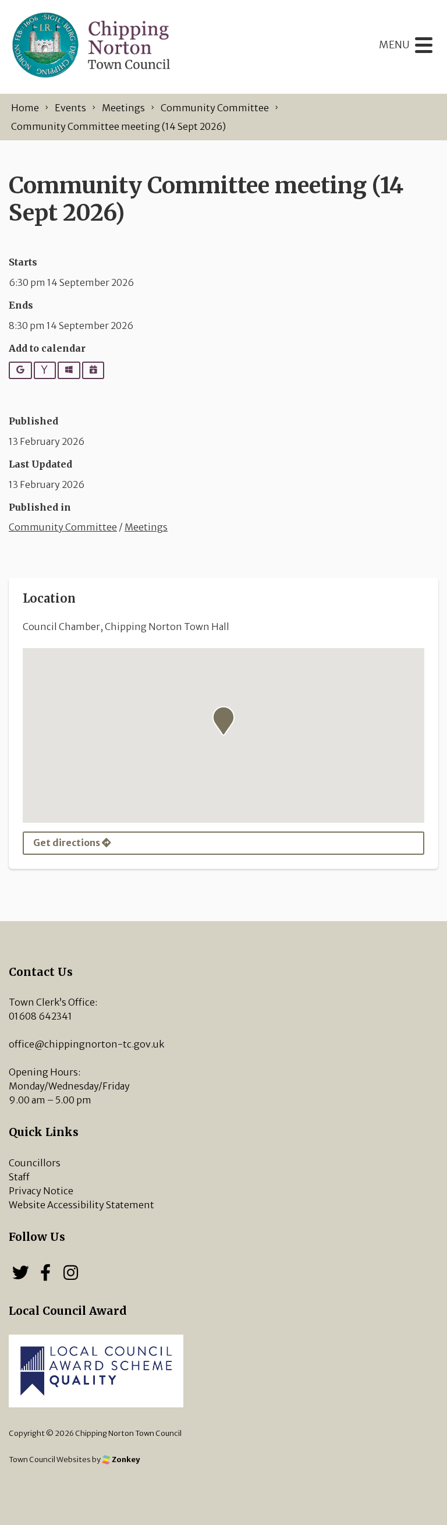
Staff (19, 1177)
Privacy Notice (41, 1191)
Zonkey (125, 1459)
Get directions (67, 842)
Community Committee (63, 527)
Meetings (146, 527)
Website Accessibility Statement (81, 1205)
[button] (223, 721)
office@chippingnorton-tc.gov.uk (86, 1044)
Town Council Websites (50, 1459)
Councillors (35, 1163)
